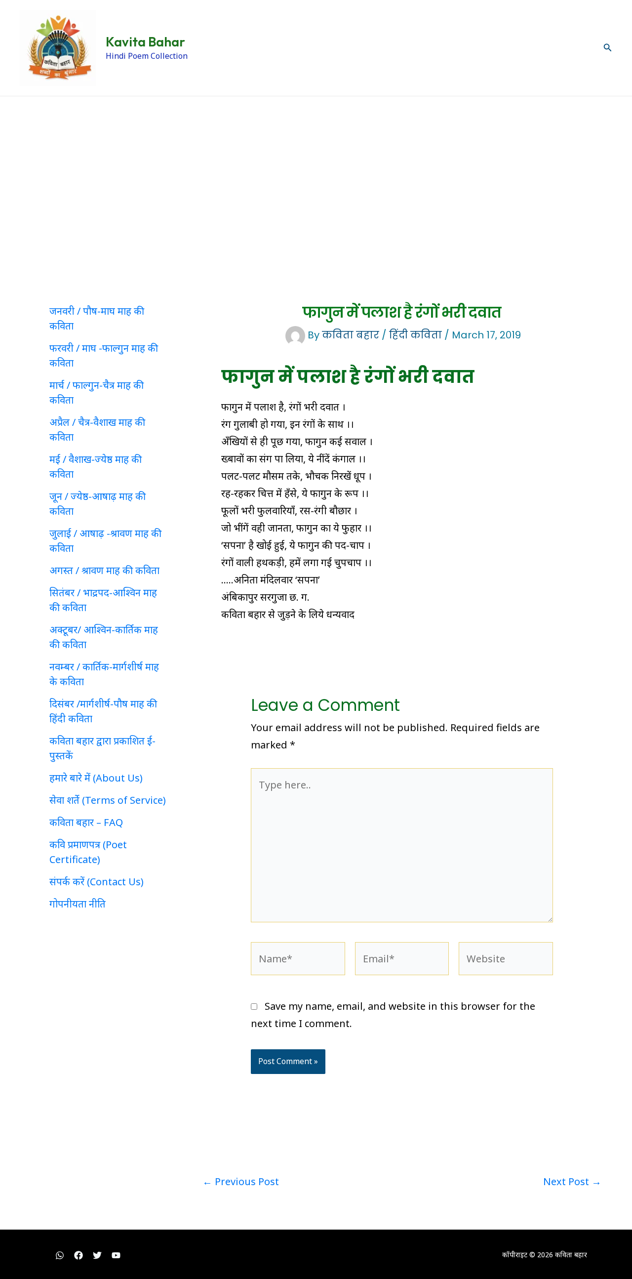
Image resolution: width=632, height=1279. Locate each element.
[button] (607, 47)
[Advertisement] (316, 170)
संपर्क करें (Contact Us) (96, 881)
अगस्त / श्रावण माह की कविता (104, 570)
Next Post (572, 1182)
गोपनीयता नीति (77, 903)
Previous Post (240, 1182)
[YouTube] (116, 1255)
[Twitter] (97, 1255)
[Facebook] (78, 1255)
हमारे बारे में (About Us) (96, 777)
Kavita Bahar (145, 42)
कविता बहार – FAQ (86, 822)
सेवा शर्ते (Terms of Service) (107, 800)
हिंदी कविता (415, 335)
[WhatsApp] (59, 1255)
